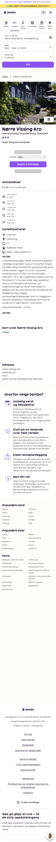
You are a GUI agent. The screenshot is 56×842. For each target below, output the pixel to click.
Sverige (32, 520)
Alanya (5, 535)
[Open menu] (50, 12)
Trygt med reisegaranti (28, 764)
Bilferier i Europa (35, 582)
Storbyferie (6, 576)
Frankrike (6, 516)
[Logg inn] (43, 12)
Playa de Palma (35, 538)
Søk (28, 64)
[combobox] (25, 38)
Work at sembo (28, 759)
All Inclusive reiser (36, 563)
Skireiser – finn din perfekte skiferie (40, 577)
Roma (4, 545)
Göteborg (33, 549)
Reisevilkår (28, 745)
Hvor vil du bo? (11, 36)
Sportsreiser (7, 582)
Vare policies (28, 740)
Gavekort (28, 793)
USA (30, 523)
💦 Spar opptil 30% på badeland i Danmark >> (28, 6)
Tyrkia (4, 513)
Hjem (5, 76)
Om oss (28, 734)
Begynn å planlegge (28, 164)
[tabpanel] (28, 50)
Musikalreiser (7, 589)
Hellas (31, 516)
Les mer (6, 256)
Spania (5, 509)
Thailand (5, 523)
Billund (31, 535)
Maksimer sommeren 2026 (13, 560)
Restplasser (7, 563)
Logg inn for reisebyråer (28, 750)
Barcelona (6, 542)
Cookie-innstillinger (30, 802)
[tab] (6, 25)
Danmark (32, 509)
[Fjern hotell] (50, 37)
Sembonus (28, 778)
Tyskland (5, 520)
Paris (4, 538)
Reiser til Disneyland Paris (12, 570)
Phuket (31, 545)
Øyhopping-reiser (36, 567)
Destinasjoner (28, 770)
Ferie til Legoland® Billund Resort (39, 571)
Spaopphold (34, 586)
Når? (6, 45)
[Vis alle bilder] (49, 119)
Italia (30, 513)
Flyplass (13, 157)
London (32, 542)
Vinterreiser (33, 560)
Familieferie (7, 586)
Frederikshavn (8, 549)
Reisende (8, 55)
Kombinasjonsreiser (10, 567)
